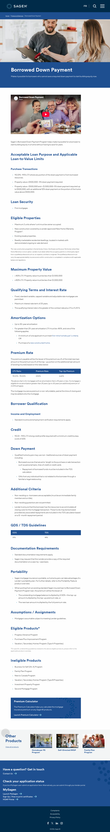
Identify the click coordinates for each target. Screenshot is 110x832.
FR (85, 6)
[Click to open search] (94, 6)
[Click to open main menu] (102, 6)
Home (7, 16)
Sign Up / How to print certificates (18, 796)
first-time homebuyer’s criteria (65, 336)
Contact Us (8, 773)
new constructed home (40, 343)
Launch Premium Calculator (26, 715)
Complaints (55, 811)
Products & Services (17, 16)
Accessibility (55, 814)
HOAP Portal (8, 799)
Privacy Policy (55, 817)
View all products (12, 747)
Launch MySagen (10, 794)
